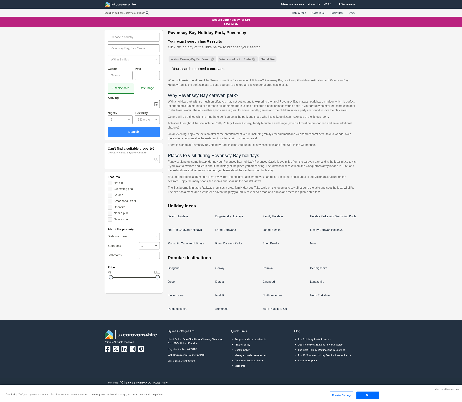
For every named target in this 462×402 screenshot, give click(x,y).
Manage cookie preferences (251, 355)
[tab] (121, 88)
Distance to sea (118, 236)
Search (133, 132)
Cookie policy (242, 349)
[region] (231, 393)
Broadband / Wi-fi (125, 201)
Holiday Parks (299, 13)
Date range (147, 88)
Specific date (120, 88)
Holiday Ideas (336, 13)
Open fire (119, 207)
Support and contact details (250, 339)
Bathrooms (115, 255)
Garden (118, 195)
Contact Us (314, 4)
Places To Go (317, 13)
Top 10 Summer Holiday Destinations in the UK (324, 355)
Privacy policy (242, 344)
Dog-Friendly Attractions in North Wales (320, 344)
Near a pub (121, 213)
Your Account (348, 4)
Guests (112, 68)
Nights (112, 113)
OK (367, 395)
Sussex (215, 80)
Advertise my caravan (292, 4)
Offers (352, 13)
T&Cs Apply (231, 23)
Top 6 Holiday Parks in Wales (314, 339)
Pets (138, 68)
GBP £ (327, 4)
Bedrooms (114, 245)
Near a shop (121, 219)
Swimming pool (124, 188)
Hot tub (118, 182)
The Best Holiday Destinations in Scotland (321, 349)
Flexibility (141, 113)
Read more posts (307, 360)
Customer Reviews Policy (249, 360)
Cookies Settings (341, 395)
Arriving (113, 97)
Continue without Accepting (447, 389)
